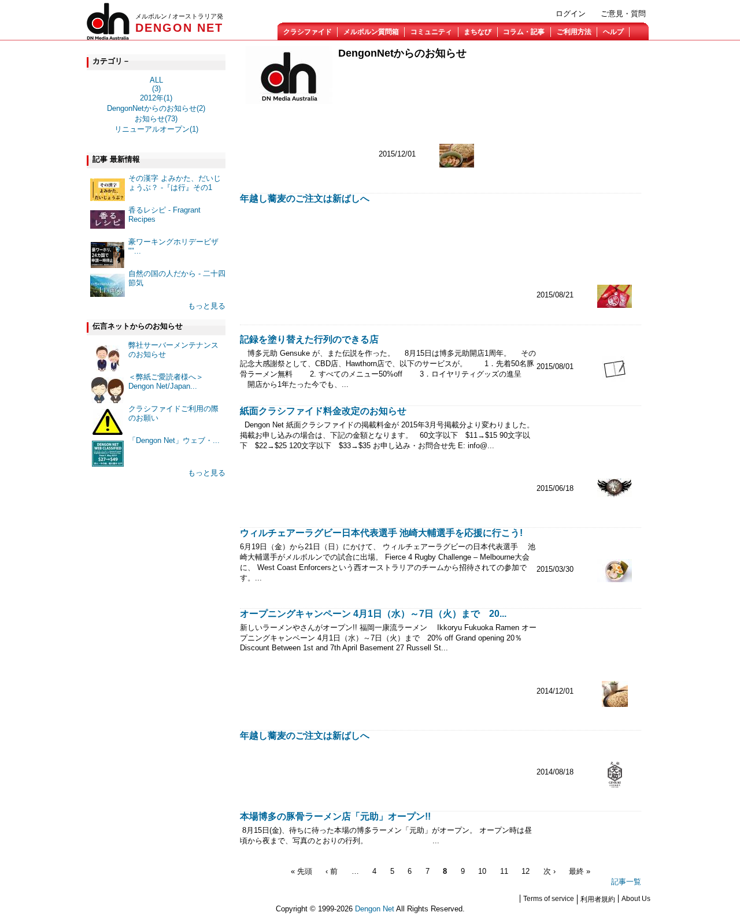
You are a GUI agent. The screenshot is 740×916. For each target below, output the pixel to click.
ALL (156, 80)
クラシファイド (307, 32)
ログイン (571, 13)
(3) (156, 88)
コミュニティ (431, 32)
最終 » (579, 871)
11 (504, 871)
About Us (635, 899)
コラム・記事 (524, 32)
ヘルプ (613, 32)
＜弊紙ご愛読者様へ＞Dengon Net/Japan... (166, 381)
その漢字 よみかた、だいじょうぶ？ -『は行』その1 (174, 183)
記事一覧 (626, 881)
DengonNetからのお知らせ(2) (156, 108)
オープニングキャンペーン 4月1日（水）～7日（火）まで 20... (373, 614)
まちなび (477, 32)
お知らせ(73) (156, 118)
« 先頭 (301, 871)
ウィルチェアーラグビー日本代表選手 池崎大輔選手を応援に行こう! (381, 533)
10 (482, 871)
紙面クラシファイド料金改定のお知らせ (323, 411)
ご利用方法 (574, 32)
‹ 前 (331, 871)
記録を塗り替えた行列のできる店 (309, 339)
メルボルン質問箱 (371, 32)
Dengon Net (374, 908)
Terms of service (548, 899)
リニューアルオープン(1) (156, 129)
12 (525, 871)
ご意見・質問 (623, 13)
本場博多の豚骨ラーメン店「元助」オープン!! (340, 816)
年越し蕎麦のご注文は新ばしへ (304, 198)
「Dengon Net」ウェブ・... (174, 440)
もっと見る (206, 305)
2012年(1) (156, 98)
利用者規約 (597, 899)
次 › (549, 871)
